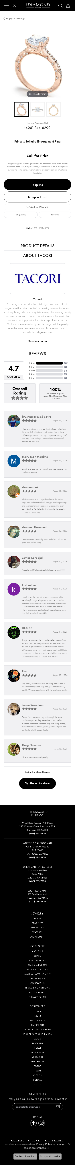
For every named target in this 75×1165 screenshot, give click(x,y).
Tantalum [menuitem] (37, 1043)
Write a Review (37, 783)
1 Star (32, 377)
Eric (24, 671)
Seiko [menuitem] (37, 1084)
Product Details (37, 245)
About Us (37, 951)
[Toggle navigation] (6, 5)
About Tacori (37, 255)
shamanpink (30, 487)
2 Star (32, 374)
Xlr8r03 (27, 628)
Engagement (37, 936)
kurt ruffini (29, 585)
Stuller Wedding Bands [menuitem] (37, 1034)
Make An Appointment (37, 974)
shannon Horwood (34, 527)
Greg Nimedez (32, 745)
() (66, 363)
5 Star (32, 363)
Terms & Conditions (37, 987)
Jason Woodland (33, 705)
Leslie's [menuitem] (37, 1015)
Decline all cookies (25, 1156)
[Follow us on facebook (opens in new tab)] (33, 1123)
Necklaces (37, 927)
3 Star (32, 370)
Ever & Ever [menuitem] (37, 1052)
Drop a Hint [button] (37, 197)
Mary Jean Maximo (35, 457)
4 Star (32, 366)
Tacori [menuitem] (37, 1038)
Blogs (37, 955)
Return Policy (37, 992)
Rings (37, 918)
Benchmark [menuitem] (37, 1061)
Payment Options (37, 969)
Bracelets (37, 923)
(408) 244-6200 (37, 127)
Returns (55, 214)
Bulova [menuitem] (37, 1079)
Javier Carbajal (32, 558)
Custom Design (37, 964)
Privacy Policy (37, 996)
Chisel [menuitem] (37, 1011)
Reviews (37, 353)
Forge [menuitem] (37, 1066)
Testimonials (37, 978)
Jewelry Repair (37, 960)
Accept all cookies (50, 1156)
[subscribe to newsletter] (58, 1106)
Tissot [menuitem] (37, 1070)
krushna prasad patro (36, 417)
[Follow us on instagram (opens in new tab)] (41, 1123)
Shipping (20, 214)
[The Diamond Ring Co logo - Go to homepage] (38, 5)
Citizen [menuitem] (37, 1075)
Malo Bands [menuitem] (37, 1020)
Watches (37, 932)
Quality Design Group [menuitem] (37, 1029)
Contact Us (37, 983)
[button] (15, 5)
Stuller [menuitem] (37, 1047)
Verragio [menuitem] (37, 1057)
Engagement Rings (15, 18)
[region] (37, 64)
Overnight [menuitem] (37, 1025)
